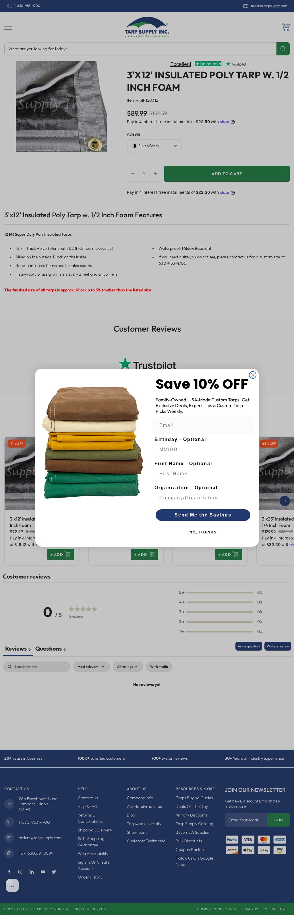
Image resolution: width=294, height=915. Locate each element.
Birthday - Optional (180, 439)
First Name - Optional (183, 463)
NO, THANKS (203, 532)
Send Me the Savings (203, 514)
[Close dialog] (252, 375)
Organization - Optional (186, 487)
